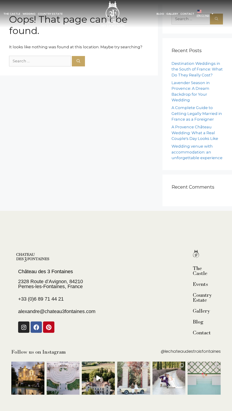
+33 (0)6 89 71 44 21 (41, 299)
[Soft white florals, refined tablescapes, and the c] (63, 378)
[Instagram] (23, 327)
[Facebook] (36, 327)
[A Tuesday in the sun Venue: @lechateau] (204, 378)
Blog (198, 322)
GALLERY (172, 13)
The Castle (11, 13)
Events (199, 284)
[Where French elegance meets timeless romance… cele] (133, 378)
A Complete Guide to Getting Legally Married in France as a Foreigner (197, 113)
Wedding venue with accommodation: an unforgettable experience (197, 152)
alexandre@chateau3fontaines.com (56, 311)
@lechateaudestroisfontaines (191, 351)
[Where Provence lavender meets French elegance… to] (169, 378)
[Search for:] (40, 61)
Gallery (199, 311)
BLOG (160, 13)
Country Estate (50, 13)
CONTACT (187, 13)
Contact (199, 332)
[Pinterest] (48, 327)
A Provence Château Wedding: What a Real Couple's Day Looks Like (195, 133)
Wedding (29, 13)
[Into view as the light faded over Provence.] (27, 378)
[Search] (78, 61)
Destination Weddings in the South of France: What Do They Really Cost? (197, 69)
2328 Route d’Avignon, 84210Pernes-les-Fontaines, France (50, 284)
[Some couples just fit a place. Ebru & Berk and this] (98, 378)
